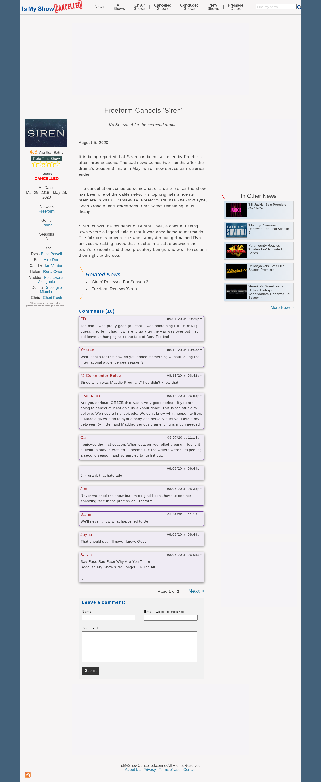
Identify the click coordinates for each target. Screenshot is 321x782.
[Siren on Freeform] (46, 133)
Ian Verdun (54, 266)
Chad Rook (52, 298)
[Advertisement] (160, 59)
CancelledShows (162, 7)
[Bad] (35, 164)
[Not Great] (40, 164)
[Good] (52, 164)
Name (87, 611)
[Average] (46, 164)
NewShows (213, 7)
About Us (133, 770)
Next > (196, 591)
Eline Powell (51, 254)
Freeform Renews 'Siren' (114, 288)
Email (164, 611)
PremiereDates (235, 7)
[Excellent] (57, 164)
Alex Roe (51, 260)
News (99, 7)
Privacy (149, 770)
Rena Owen (53, 272)
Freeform (47, 211)
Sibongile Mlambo (51, 290)
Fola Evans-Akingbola (51, 279)
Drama (46, 225)
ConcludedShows (189, 7)
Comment (90, 628)
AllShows (119, 7)
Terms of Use (169, 770)
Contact (189, 770)
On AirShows (139, 7)
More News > (282, 307)
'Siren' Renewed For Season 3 (119, 281)
